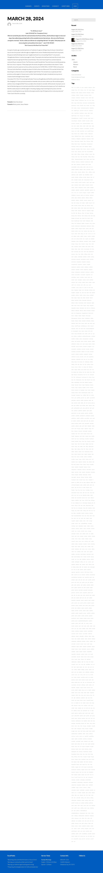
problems (79, 608)
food (81, 382)
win (92, 820)
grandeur (73, 415)
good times (80, 410)
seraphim (78, 687)
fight (72, 374)
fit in (74, 377)
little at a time (88, 505)
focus (92, 379)
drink (91, 331)
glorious (90, 405)
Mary (79, 133)
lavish (72, 495)
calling (82, 233)
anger (93, 182)
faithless (72, 364)
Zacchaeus (78, 161)
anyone (85, 187)
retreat (82, 656)
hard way (76, 431)
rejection (82, 638)
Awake (90, 90)
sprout (76, 718)
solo (89, 708)
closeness (73, 254)
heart (83, 441)
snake (76, 708)
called (79, 233)
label (83, 492)
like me (72, 505)
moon (80, 541)
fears (91, 369)
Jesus (22, 104)
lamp (91, 492)
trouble (82, 774)
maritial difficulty (84, 523)
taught (89, 743)
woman (76, 826)
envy (81, 343)
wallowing (79, 800)
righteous (79, 661)
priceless (80, 605)
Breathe (84, 92)
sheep (82, 692)
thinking (75, 756)
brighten (83, 223)
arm (77, 192)
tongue (77, 764)
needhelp (78, 551)
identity (90, 461)
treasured (93, 769)
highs (76, 449)
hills (84, 449)
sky (81, 702)
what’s (89, 813)
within (89, 823)
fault (82, 369)
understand (91, 782)
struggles (91, 728)
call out (76, 233)
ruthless (75, 669)
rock (92, 664)
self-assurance (89, 682)
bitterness (79, 213)
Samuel (72, 151)
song (91, 708)
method (83, 533)
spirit (84, 715)
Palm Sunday (77, 141)
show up (88, 695)
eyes (84, 359)
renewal (81, 643)
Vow (79, 156)
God (72, 110)
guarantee (92, 423)
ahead (91, 174)
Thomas (72, 156)
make (87, 520)
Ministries (46, 6)
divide (77, 323)
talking (79, 743)
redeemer (73, 636)
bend (88, 208)
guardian (73, 426)
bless (76, 215)
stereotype (73, 723)
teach (76, 746)
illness (81, 464)
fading (91, 359)
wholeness (92, 815)
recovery (80, 633)
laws (75, 495)
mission (83, 538)
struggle (72, 731)
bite (76, 213)
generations (73, 400)
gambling (78, 397)
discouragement (74, 318)
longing (72, 510)
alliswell (88, 177)
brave (92, 218)
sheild (85, 692)
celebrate (92, 238)
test (77, 751)
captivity (81, 236)
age (83, 174)
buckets (87, 228)
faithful (91, 361)
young (80, 838)
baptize (87, 202)
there (86, 754)
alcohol (72, 177)
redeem (77, 636)
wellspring (92, 808)
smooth (72, 708)
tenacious (73, 749)
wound (72, 836)
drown (72, 333)
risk (89, 661)
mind (75, 536)
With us (92, 156)
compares (88, 261)
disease (83, 318)
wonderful (84, 826)
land (93, 492)
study (79, 731)
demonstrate (81, 302)
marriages (90, 523)
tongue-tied (73, 764)
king (79, 490)
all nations (76, 177)
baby (72, 202)
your (72, 841)
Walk (81, 156)
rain (84, 623)
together (81, 761)
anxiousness (80, 187)
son (72, 710)
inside (80, 472)
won (72, 828)
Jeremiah (88, 120)
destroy (77, 308)
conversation (83, 274)
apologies (92, 187)
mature (92, 526)
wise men (77, 823)
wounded (89, 833)
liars (74, 502)
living (84, 508)
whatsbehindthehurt (75, 813)
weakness (93, 805)
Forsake (87, 105)
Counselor (83, 97)
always (91, 179)
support (76, 738)
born (81, 218)
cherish (80, 246)
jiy (75, 482)
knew (84, 490)
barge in (90, 202)
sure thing (84, 738)
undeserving (73, 785)
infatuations (79, 469)
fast (87, 367)
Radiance (86, 146)
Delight (72, 100)
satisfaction (87, 672)
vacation (79, 792)
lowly (93, 515)
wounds (93, 833)
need (88, 551)
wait (85, 797)
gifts (85, 402)
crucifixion (73, 287)
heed (79, 443)
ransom (72, 626)
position (90, 597)
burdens (72, 231)
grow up (72, 423)
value (87, 792)
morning (86, 541)
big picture (89, 210)
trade (91, 764)
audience (77, 200)
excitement (73, 356)
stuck (76, 731)
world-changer (74, 831)
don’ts (89, 326)
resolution (73, 651)
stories (94, 723)
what (86, 813)
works (90, 828)
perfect (72, 590)
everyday (87, 349)
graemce (86, 413)
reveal (88, 656)
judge (85, 482)
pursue (88, 618)
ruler (86, 667)
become (79, 205)
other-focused (87, 572)
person (81, 592)
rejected (78, 638)
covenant (73, 282)
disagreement (78, 313)
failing (72, 361)
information (89, 469)
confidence (86, 267)
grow (83, 423)
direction (93, 310)
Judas (90, 126)
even (93, 346)
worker (79, 828)
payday (75, 587)
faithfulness (87, 361)
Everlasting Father (91, 102)
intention (80, 474)
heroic (76, 446)
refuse (72, 638)
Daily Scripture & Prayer (78, 77)
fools (83, 382)
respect (77, 651)
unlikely (88, 787)
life (92, 502)
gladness (77, 405)
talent (76, 743)
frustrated (73, 395)
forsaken (91, 387)
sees (83, 682)
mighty (92, 533)
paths (75, 585)
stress (72, 728)
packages (73, 579)
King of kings (76, 128)
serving (72, 690)
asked (82, 195)
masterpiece (80, 526)
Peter (85, 141)
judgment (88, 482)
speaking (80, 713)
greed (85, 420)
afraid (94, 172)
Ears (90, 100)
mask (77, 526)
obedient (77, 564)
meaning (77, 528)
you (74, 841)
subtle (84, 733)
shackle (89, 690)
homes (91, 451)
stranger (84, 726)
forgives (72, 387)
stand (87, 718)
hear (85, 441)
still (85, 723)
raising (87, 623)
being (92, 205)
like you (76, 505)
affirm (87, 172)
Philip (92, 141)
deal (85, 292)
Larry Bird (92, 128)
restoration (78, 654)
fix (87, 377)
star (94, 718)
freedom (92, 390)
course (87, 279)
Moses (72, 136)
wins (90, 820)
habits (86, 426)
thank (81, 754)
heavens (92, 441)
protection (89, 613)
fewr (91, 372)
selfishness (83, 685)
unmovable (73, 790)
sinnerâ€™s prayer (89, 700)
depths (93, 302)
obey (80, 564)
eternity (80, 346)
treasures (73, 772)
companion (84, 261)
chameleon (86, 241)
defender (87, 297)
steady (89, 720)
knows (78, 492)
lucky (75, 518)
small (89, 705)
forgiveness (87, 385)
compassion (80, 264)
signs (86, 697)
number (89, 561)
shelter (88, 692)
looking (84, 510)
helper (83, 443)
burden (76, 231)
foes (94, 379)
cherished (76, 246)
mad (84, 518)
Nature (26, 104)
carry (84, 238)
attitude (91, 197)
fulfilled (84, 395)
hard (76, 433)
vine (84, 795)
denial (85, 302)
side (72, 697)
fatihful (79, 369)
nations (93, 549)
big (72, 213)
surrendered (89, 738)
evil (86, 351)
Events (36, 6)
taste (86, 743)
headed (72, 436)
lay (79, 495)
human (78, 456)
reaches (76, 626)
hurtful (83, 459)
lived (72, 508)
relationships (73, 641)
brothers (73, 228)
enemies (78, 341)
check (93, 243)
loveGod (83, 513)
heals (90, 436)
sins (72, 702)
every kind (83, 349)
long (75, 510)
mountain (85, 543)
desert (75, 305)
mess (81, 533)
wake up (88, 797)
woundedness (84, 833)
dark (94, 290)
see (85, 682)
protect (72, 615)
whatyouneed (82, 813)
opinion (85, 569)
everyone (91, 349)
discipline (83, 315)
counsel (72, 279)
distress (92, 320)
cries (75, 285)
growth (80, 423)
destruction (82, 308)
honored (79, 454)
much (85, 546)
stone (91, 723)
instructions (88, 472)
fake (78, 364)
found (86, 390)
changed (93, 241)
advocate (79, 172)
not (84, 561)
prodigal (90, 608)
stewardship (78, 723)
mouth (72, 546)
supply (72, 738)
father (72, 369)
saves (76, 674)
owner (91, 577)
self (93, 685)
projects (72, 610)
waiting (82, 797)
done (94, 323)
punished (90, 615)
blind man (79, 215)
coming (92, 256)
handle (93, 426)
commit (87, 259)
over (83, 577)
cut (87, 287)
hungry (80, 459)
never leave (88, 554)
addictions (77, 169)
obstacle (83, 564)
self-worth (79, 685)
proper (87, 610)
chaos (80, 243)
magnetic (73, 520)
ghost (79, 402)
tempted (91, 746)
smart (92, 705)
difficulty (81, 310)
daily (92, 287)
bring (91, 223)
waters (75, 805)
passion (83, 582)
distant (80, 320)
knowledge (88, 490)
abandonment (87, 161)
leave (89, 497)
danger (80, 290)
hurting (87, 459)
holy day (80, 451)
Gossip (85, 113)
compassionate (74, 264)
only (74, 569)
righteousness (74, 661)
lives (74, 508)
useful (72, 792)
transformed (73, 769)
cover (77, 282)
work (93, 828)
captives (74, 236)
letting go (92, 500)
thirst (79, 756)
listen (84, 505)
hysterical (84, 461)
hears (78, 438)
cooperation (88, 274)
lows (72, 518)
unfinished (91, 785)
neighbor (73, 554)
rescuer (76, 649)
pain (81, 579)
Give (75, 6)
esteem (93, 343)
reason (80, 628)
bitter (83, 213)
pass (86, 582)
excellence (81, 354)
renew (85, 643)
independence (74, 469)
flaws (72, 379)
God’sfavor (91, 110)
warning (76, 802)
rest (89, 654)
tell (80, 746)
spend (72, 715)
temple (83, 746)
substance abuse (74, 733)
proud (76, 615)
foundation (82, 390)
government (73, 413)
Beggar (93, 90)
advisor (75, 172)
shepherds (92, 692)
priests (86, 605)
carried (80, 238)
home (72, 454)
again (77, 174)
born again (77, 218)
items (87, 479)
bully (93, 228)
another (83, 185)
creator (93, 282)
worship (87, 831)
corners (78, 277)
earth (89, 333)
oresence (82, 572)
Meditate (82, 133)
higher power (91, 446)
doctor (86, 323)
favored (85, 369)
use (75, 792)
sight (74, 697)
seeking (76, 682)
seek (79, 682)
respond (80, 651)
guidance (77, 426)
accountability (74, 167)
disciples (76, 315)
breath (84, 220)
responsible (73, 654)
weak (72, 808)
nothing (81, 561)
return (85, 656)
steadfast (85, 720)
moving (82, 546)
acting (78, 167)
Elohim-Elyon (79, 102)
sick (93, 695)
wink (88, 820)
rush (72, 669)
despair (84, 305)
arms (72, 192)
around (80, 192)
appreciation (87, 190)
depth (72, 305)
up (94, 790)
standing (83, 718)
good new (76, 410)
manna (76, 523)
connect (81, 269)
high (82, 449)
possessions (73, 600)
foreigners (90, 382)
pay (82, 587)
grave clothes (86, 418)
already (79, 179)
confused (73, 269)
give (75, 405)
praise (18, 104)
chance (90, 241)
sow (88, 710)
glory (93, 405)
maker (84, 520)
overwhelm (80, 577)
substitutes (80, 733)
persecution (90, 590)
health (72, 438)
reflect (90, 636)
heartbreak (92, 438)
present (76, 605)
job (80, 482)
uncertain (77, 779)
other (72, 574)
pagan (76, 579)
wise (80, 823)
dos (79, 328)
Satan (76, 151)
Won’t (85, 159)
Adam (94, 87)
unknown (85, 787)
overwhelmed (92, 574)
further (92, 395)
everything (73, 351)
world (79, 831)
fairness (80, 361)
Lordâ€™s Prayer (90, 131)
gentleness (86, 400)
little (92, 505)
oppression (78, 572)
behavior (88, 205)
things (92, 754)
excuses (77, 356)
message (89, 531)
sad (93, 669)
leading (72, 497)
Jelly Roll (83, 120)
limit (79, 505)
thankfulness (85, 751)
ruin (83, 667)
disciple (79, 315)
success (87, 733)
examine (73, 354)
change (76, 243)
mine (78, 536)
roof (72, 667)
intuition (90, 477)
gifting (82, 402)
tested (83, 749)
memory (92, 528)
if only (74, 464)
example (77, 354)
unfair (87, 785)
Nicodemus (73, 138)
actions (81, 167)
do (71, 331)
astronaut (91, 195)
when (72, 815)
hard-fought (85, 431)
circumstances (86, 249)
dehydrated (84, 300)
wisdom (72, 823)
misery (79, 538)
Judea (93, 126)
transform (79, 769)
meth (87, 533)
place (81, 595)
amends (80, 182)
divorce (82, 323)
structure (87, 728)
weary (78, 808)
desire (82, 305)
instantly (83, 472)
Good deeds (81, 113)
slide (72, 705)
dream (83, 331)
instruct (72, 474)
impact (72, 467)
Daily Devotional (17, 102)
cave (89, 238)
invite (77, 479)
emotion (77, 338)
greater (74, 420)
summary (73, 736)
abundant (83, 164)
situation (77, 702)
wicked (83, 818)
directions (89, 310)
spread (72, 718)
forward (76, 390)
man (79, 523)
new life (88, 556)
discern (72, 315)
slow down (76, 705)
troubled (75, 774)
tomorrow (90, 761)
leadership (84, 495)
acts (90, 167)
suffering (90, 733)
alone (72, 179)
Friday (93, 105)
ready (85, 626)
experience (73, 359)
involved (80, 479)
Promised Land (89, 143)
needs (82, 551)
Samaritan (92, 149)
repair (88, 643)
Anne (85, 90)
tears (79, 746)
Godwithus (92, 108)
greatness (78, 420)
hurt (92, 459)
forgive (76, 387)
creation (90, 282)
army (75, 192)
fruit (92, 392)
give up (89, 402)
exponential (78, 359)
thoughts (85, 756)
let (71, 502)
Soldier (75, 154)
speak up (76, 713)
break (81, 220)
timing (93, 759)
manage (90, 520)
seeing (72, 682)
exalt (88, 351)
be (85, 210)
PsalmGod (73, 146)
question (73, 623)
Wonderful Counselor (79, 159)
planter (93, 595)
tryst (91, 774)
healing (86, 436)
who (80, 818)
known (91, 490)
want (92, 800)
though (92, 756)
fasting (85, 367)
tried (72, 774)
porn (88, 597)
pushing (72, 620)
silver (91, 697)
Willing (89, 156)
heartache (87, 438)
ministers (81, 536)
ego (72, 336)
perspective (85, 592)
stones (88, 723)
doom (77, 328)
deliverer (73, 302)
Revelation (78, 149)
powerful (86, 600)
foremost (76, 385)
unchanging (82, 779)
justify (88, 485)
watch (72, 805)
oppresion (89, 569)
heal (75, 438)
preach (81, 602)
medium (81, 528)
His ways (81, 115)
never (82, 556)
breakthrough (76, 220)
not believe (84, 559)
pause (72, 587)
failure (75, 361)
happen (82, 428)
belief (72, 208)
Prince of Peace (83, 143)
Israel (92, 118)
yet (88, 836)
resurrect (78, 656)
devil (85, 308)
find (84, 374)
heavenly (89, 441)
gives (72, 405)
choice (92, 246)
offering (90, 564)
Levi (76, 131)
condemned (73, 267)
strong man (79, 728)
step (94, 720)
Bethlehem (73, 92)
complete (88, 264)
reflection (86, 636)
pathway (78, 585)
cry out (77, 287)
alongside (76, 179)
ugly (86, 777)
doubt (82, 328)
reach (80, 626)
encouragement (85, 338)
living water (80, 508)
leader (91, 495)
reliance (87, 641)
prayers (75, 602)
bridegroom (88, 220)
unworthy (91, 790)
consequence (77, 272)
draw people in (75, 331)
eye (86, 359)
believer (75, 208)
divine (79, 323)
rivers (77, 664)
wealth (75, 808)
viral (87, 795)
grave (91, 418)
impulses (85, 467)
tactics (92, 741)
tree (83, 772)
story (79, 726)
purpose (85, 618)
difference (93, 308)
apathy (88, 187)
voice (74, 797)
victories (93, 792)
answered (87, 185)
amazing (76, 182)
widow (88, 818)
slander (84, 702)
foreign (72, 385)
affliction (90, 172)
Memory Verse (75, 79)
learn (86, 497)
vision (92, 795)
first (72, 377)
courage (84, 279)
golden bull (87, 408)
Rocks (14, 104)
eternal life (73, 346)
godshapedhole (77, 408)
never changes (83, 554)
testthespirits (73, 751)
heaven (72, 443)
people (91, 587)
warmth (72, 802)
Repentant (73, 149)
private (72, 608)
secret (80, 679)
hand (75, 428)
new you (92, 556)
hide (84, 446)
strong (83, 728)
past (88, 582)
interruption (73, 477)
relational (93, 638)
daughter (77, 292)
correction (82, 277)
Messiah (85, 133)
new (75, 559)
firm (88, 374)
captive (78, 236)
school (75, 677)
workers (75, 828)
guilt (83, 426)
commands (73, 259)
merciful (82, 531)
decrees (88, 295)
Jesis (81, 123)
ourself (75, 574)
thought (88, 756)
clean (80, 251)
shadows (93, 690)
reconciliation (90, 631)
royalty (80, 667)
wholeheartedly (81, 815)
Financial (81, 105)
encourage (91, 338)
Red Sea (90, 146)
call (84, 233)
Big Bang (80, 92)
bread (72, 220)
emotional (93, 336)
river (79, 664)
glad (81, 405)
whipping (76, 815)
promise (80, 610)
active (87, 167)
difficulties (77, 310)
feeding (74, 372)
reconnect (73, 633)
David (90, 97)
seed (92, 679)
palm (84, 579)
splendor (87, 715)
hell (81, 443)
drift (89, 331)
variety (89, 792)
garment (82, 397)
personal (77, 592)
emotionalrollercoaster (86, 336)
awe (92, 200)
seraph (81, 687)
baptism (83, 202)
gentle (90, 400)
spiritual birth (76, 715)
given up (92, 402)
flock (85, 379)
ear (91, 333)
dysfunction (79, 333)
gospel (91, 410)
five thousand (78, 377)
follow (72, 382)
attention (79, 197)
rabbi (82, 623)
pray (79, 602)
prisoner (92, 605)
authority (81, 200)
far (82, 367)
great (82, 420)
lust (79, 518)
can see (89, 233)
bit (85, 213)
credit (72, 285)
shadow (72, 692)
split (90, 715)
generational (92, 397)
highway (79, 449)
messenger (73, 533)
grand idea (91, 413)
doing (91, 323)
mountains (80, 543)
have (91, 433)
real (75, 628)
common (91, 259)
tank (83, 743)
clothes (82, 254)
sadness (90, 669)
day (80, 292)
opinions (81, 569)
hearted (72, 441)
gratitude (82, 418)
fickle (93, 372)
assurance (87, 195)
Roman (84, 149)
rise (84, 661)
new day (84, 556)
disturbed (73, 323)
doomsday (73, 328)
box (86, 218)
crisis (82, 285)
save (78, 674)
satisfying (92, 672)
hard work (80, 431)
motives (72, 543)
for (79, 390)
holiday (72, 451)
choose (72, 249)
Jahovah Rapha (74, 120)
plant (72, 597)
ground (92, 420)
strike (75, 728)
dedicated (92, 295)
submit (93, 731)
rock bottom (88, 664)
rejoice (86, 638)
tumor (72, 777)
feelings (80, 372)
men (76, 531)
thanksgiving (73, 754)
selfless (90, 685)
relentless (83, 641)
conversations (77, 274)
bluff (92, 215)
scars (72, 677)
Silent (72, 154)
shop (82, 695)
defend (91, 297)
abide (92, 161)
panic (86, 579)
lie (81, 502)
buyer (91, 231)
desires (78, 305)
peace (85, 587)
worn (81, 831)
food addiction (76, 382)
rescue (80, 649)
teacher (72, 746)
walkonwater (73, 800)
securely (83, 679)
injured (93, 469)
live (77, 508)
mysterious (77, 549)
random (90, 623)
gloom (87, 405)
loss (94, 510)
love (85, 515)
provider (79, 615)
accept (89, 164)
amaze (72, 182)
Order (92, 138)
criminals (78, 285)
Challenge (73, 95)
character (83, 243)
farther (79, 367)
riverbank (73, 664)
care (75, 238)
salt (77, 672)
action (84, 167)
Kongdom (81, 128)
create (87, 282)
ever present (73, 349)
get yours (75, 402)
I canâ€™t (81, 118)
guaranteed (87, 423)
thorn (82, 756)
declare (84, 295)
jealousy (72, 482)
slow (82, 705)
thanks (78, 754)
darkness (90, 290)
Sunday (90, 154)
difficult (85, 310)
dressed (86, 331)
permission (81, 590)
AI (80, 87)
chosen (76, 249)
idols (93, 461)
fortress (72, 390)
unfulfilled (73, 787)
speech (92, 713)
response (84, 651)
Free (91, 105)
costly (89, 277)
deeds (72, 297)
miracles (93, 536)
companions (79, 261)
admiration (88, 169)
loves (83, 515)
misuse (90, 538)
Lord (86, 131)
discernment (90, 313)
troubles (79, 774)
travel (89, 769)
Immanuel (85, 118)
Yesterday (73, 161)
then (84, 754)
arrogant (88, 192)
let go (89, 500)
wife (91, 818)
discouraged (88, 315)
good (88, 410)
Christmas (86, 95)
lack (86, 492)
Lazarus (72, 131)
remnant (78, 643)
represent (84, 646)
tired (72, 761)
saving (81, 674)
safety (72, 672)
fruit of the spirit (84, 392)
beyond (83, 210)
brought (80, 228)
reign (75, 638)
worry (84, 831)
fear (93, 369)
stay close (73, 720)
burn (82, 231)
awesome (89, 200)
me (89, 533)
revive (72, 659)
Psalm (80, 146)
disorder (72, 320)
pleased (77, 597)
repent (77, 646)
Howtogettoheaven (74, 118)
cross (87, 285)
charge (87, 243)
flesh (83, 379)
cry (82, 287)
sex (87, 690)
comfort (88, 256)
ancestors (84, 182)
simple (72, 700)
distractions (88, 320)
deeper (75, 297)
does (88, 323)
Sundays (28, 6)
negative (91, 551)
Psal (83, 146)
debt (90, 292)
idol (72, 464)
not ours (92, 559)
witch (83, 823)
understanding (80, 782)
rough (77, 667)
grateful (78, 418)
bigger (92, 210)
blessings (91, 213)
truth (88, 774)
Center (92, 92)
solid (87, 708)
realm (72, 628)
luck (77, 518)
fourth (89, 390)
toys (86, 764)
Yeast (93, 159)
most (89, 541)
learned (83, 497)
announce (76, 185)
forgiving (80, 387)
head (81, 436)
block (89, 215)
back (75, 202)
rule (91, 667)
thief (89, 754)
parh (75, 582)
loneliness (90, 508)
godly (72, 408)
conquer (72, 272)
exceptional (86, 354)
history (87, 449)
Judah (87, 126)
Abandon (86, 87)
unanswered (90, 777)
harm (79, 433)
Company (73, 97)
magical (87, 518)
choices (89, 246)
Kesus (72, 128)
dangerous (76, 290)
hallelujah (89, 426)
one (72, 569)
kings (76, 490)
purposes (81, 618)
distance (76, 320)
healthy (92, 436)
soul (81, 710)
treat (80, 772)
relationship (79, 641)
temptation (87, 746)
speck (89, 713)
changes (72, 243)
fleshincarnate (79, 379)
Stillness (78, 154)
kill (81, 487)
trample (85, 767)
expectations (91, 356)
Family (78, 105)
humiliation (89, 456)
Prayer (79, 143)
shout (85, 695)
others (91, 572)
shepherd (73, 695)
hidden (81, 446)
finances (75, 374)
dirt (75, 313)
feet (85, 372)
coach (72, 256)
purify (78, 618)
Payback (81, 141)
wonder (91, 826)
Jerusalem (77, 123)
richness (82, 659)
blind (83, 215)
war (79, 802)
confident (91, 267)
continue (92, 272)
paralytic (89, 579)
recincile (93, 628)
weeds (85, 808)
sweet (82, 741)
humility (73, 459)
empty (80, 338)
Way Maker (85, 156)
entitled (93, 341)
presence (73, 605)
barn (93, 202)
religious (91, 641)
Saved (83, 151)
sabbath (79, 669)
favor (88, 369)
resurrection (73, 656)
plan (75, 597)
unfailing (83, 785)
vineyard (81, 795)
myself (72, 549)
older (80, 567)
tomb (87, 761)
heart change (82, 438)
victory (72, 795)
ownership (87, 577)
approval (91, 190)
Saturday (79, 151)
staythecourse (78, 720)
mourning (92, 543)
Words (87, 159)
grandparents (82, 415)
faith (76, 364)
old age (74, 567)
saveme (72, 674)
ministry (89, 536)
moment (73, 541)
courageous (80, 279)
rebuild (90, 628)
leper (80, 500)
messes (77, 533)
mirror (76, 538)
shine (79, 695)
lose (92, 510)
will (76, 820)
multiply (88, 546)
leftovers (92, 497)
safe (75, 672)
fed (72, 372)
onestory (85, 567)
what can (77, 810)
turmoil (76, 777)
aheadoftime (87, 174)
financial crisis (80, 374)
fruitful (89, 392)
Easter (93, 100)
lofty (86, 508)
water (79, 805)
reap (77, 628)
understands (85, 782)
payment (79, 587)
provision (86, 615)
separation (73, 687)
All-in (79, 90)
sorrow (78, 710)
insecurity (76, 472)
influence (84, 469)
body (94, 215)
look (87, 510)
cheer (72, 246)
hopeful (85, 454)
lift (94, 502)
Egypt (75, 102)
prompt (84, 610)
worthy (77, 833)
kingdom (73, 490)
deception (73, 295)
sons (94, 708)
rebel (87, 628)
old (82, 567)
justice (81, 485)
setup (83, 690)
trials (85, 772)
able (72, 164)
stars (89, 718)
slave (90, 702)
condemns (78, 267)
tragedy (76, 767)
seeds (90, 679)
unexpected (79, 785)
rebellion (83, 628)
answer (72, 187)
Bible (77, 92)
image (88, 464)
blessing (72, 215)
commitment (83, 259)
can (92, 233)
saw (87, 674)
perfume (76, 590)
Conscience (78, 97)
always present (87, 179)
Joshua (81, 126)
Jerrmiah (73, 123)
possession (78, 600)
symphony (86, 741)
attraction (73, 200)
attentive (83, 197)
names (83, 549)
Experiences (73, 105)
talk (81, 743)
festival (88, 372)
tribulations (91, 772)
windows (79, 820)
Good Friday (76, 113)
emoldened (79, 336)
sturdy (90, 731)
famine (92, 364)
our (78, 574)
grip (89, 420)
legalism (72, 500)
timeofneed (83, 759)
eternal (77, 346)
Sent (85, 151)
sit (79, 702)
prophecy (91, 610)
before (83, 205)
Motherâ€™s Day (78, 136)
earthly (86, 333)
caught (86, 238)
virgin (89, 795)
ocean (87, 564)
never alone (77, 554)
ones (89, 567)
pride (84, 605)
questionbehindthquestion (83, 620)
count (76, 279)
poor (85, 597)
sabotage (82, 669)
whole (72, 818)
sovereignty (85, 710)
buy (93, 231)
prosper (84, 613)
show (91, 695)
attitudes (87, 197)
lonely (94, 508)
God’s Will (81, 110)
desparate (91, 305)
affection (83, 172)
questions (90, 620)
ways (88, 805)
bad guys (77, 202)
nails (80, 549)
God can (78, 108)
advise (72, 172)
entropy (78, 343)
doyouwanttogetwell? (90, 328)
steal (91, 720)
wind (83, 820)
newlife (72, 559)
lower (91, 515)
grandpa (92, 415)
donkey (72, 326)
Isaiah (89, 118)
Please (75, 143)
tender (77, 749)
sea (89, 677)
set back (76, 690)
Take (93, 154)
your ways (88, 838)
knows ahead (73, 492)
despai (88, 305)
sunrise (77, 736)
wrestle (76, 836)
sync (89, 741)
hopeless (89, 454)
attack (76, 197)
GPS (72, 108)
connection (77, 269)
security (86, 679)
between (79, 210)
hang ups (78, 428)
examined (91, 351)
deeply (79, 297)
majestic (77, 520)
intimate (86, 477)
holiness (76, 451)
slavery (87, 702)
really (94, 626)
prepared (89, 602)
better (76, 210)
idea (87, 461)
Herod (91, 113)
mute (92, 546)
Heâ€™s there (74, 115)
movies (79, 546)
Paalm (72, 141)
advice (92, 169)
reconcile (85, 631)
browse (83, 228)
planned (87, 595)
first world (92, 374)
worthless (73, 833)
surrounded (78, 741)
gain (75, 397)
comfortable (80, 256)
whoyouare (76, 818)
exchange (90, 354)
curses (85, 287)
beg (85, 205)
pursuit (92, 618)
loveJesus (87, 513)
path (81, 585)
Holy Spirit (87, 115)
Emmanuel (85, 102)
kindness (87, 487)
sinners (81, 700)
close (79, 254)
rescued (72, 649)
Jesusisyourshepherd (86, 123)
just (93, 485)
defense (72, 300)
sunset (80, 736)
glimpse (83, 405)
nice (78, 559)
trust (85, 774)
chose (79, 249)
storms (72, 726)
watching (86, 802)
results (91, 654)
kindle (84, 487)
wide (86, 818)
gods (81, 408)
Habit (89, 113)
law (77, 495)
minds (72, 536)
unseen (77, 790)
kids (78, 487)
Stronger (82, 154)
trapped (82, 769)
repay (91, 643)
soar (82, 708)
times (87, 759)
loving (88, 515)
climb (85, 251)
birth (74, 213)
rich (85, 659)
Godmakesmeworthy (85, 108)
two (84, 777)
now (86, 561)
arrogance (84, 192)
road (82, 664)
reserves (88, 649)
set (85, 690)
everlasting (79, 349)
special (86, 713)
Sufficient (87, 154)
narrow (89, 549)
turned (79, 777)
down (84, 328)
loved (72, 515)
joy (82, 482)
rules (88, 667)
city (90, 249)
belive (82, 208)
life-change (85, 502)
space (92, 710)
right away (89, 659)
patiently (88, 585)
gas (85, 397)
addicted (72, 169)
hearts (80, 441)
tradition (73, 767)
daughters (73, 292)
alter (82, 179)
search (86, 677)
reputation (89, 646)
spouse (93, 715)
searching (83, 677)
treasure (77, 772)
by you (72, 233)
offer (93, 564)
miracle (72, 538)
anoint (80, 185)
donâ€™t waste (77, 326)
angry (72, 185)
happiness (86, 428)
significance (78, 697)
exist (87, 356)
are (94, 190)
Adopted (72, 90)
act (91, 167)
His (84, 115)
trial (87, 772)
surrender (73, 741)
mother (92, 541)
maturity (73, 528)
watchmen (91, 802)
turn (82, 777)
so (90, 710)
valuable (83, 792)
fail (78, 361)
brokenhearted (83, 226)
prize (75, 608)
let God (86, 500)
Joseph (78, 126)
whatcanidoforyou (83, 810)
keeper (72, 487)
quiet (79, 623)
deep (81, 297)
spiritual (81, 715)
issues (84, 479)
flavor (93, 377)
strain (81, 726)
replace (80, 646)
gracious (82, 413)
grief (87, 420)
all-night (84, 177)
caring (77, 238)
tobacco (75, 761)
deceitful (93, 292)
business (85, 231)
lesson (83, 500)
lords (90, 510)
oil (71, 567)
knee (81, 490)
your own (83, 838)
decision (81, 295)
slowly (79, 705)
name (86, 549)
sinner (84, 700)
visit (72, 797)
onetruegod (92, 567)
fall (83, 364)
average (85, 200)
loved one (91, 513)
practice (92, 600)
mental (72, 531)
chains (77, 241)
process (82, 608)
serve (92, 687)
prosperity (81, 613)
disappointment (85, 313)
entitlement (73, 343)
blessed (87, 213)
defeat (84, 297)
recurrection (85, 633)
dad (89, 287)
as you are (78, 195)
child (86, 246)
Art (87, 90)
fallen (81, 364)
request (93, 646)
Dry (88, 100)
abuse (87, 164)
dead (83, 292)
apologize (73, 190)
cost (91, 277)
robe (84, 664)
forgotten (84, 387)
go (77, 413)
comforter (85, 256)
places (79, 595)
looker (81, 510)
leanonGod (79, 497)
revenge (91, 656)
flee (74, 379)
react (82, 626)
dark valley (86, 290)
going (84, 408)
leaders (88, 495)
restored (82, 654)
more (83, 541)
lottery (74, 513)
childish (83, 246)
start (92, 718)
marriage (73, 526)
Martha (75, 133)
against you (73, 174)
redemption (81, 636)
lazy (81, 495)
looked (78, 510)
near (75, 551)
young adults (76, 838)
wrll (79, 836)
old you (77, 567)
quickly (76, 623)
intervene (78, 477)
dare (83, 290)
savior (84, 674)
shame (76, 692)
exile (85, 356)
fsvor (81, 395)
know (81, 492)
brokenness (89, 226)
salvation (80, 672)
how (75, 456)
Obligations (78, 138)
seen (81, 682)
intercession (85, 474)
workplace (86, 828)
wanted (82, 800)
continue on (87, 272)
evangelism (89, 346)
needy (85, 551)
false (85, 364)
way (90, 805)
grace (79, 413)
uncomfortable (88, 779)
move (76, 546)
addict (84, 169)
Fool (85, 105)
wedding (81, 808)
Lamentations (86, 128)
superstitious (91, 736)
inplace (72, 472)
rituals (92, 661)
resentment (84, 649)
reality (88, 626)
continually (83, 272)
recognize (81, 631)
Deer (93, 97)
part (80, 582)
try (92, 774)
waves (85, 805)
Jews (72, 126)
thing (72, 756)
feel (83, 372)
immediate (92, 464)
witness (72, 826)
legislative (77, 500)
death (88, 292)
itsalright (90, 479)
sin (74, 702)
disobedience (87, 318)
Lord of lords (82, 131)
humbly (85, 456)
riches (79, 659)
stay (82, 720)
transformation (90, 767)
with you (85, 823)
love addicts (79, 513)
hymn (76, 461)
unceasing (73, 779)
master (85, 526)
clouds (89, 254)
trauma (86, 769)
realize (91, 626)
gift (86, 402)
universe (80, 787)
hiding (87, 446)
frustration (78, 395)
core (92, 274)
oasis (92, 561)
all (93, 177)
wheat (92, 813)
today (78, 761)
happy (90, 428)
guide (80, 426)
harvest (85, 433)
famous (72, 367)
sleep (93, 702)
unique (77, 787)
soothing (75, 710)
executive (81, 356)
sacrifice (86, 669)
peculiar (87, 587)
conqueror (90, 269)
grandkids (77, 415)
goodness (84, 410)
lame (88, 492)
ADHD (77, 87)
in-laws (89, 467)
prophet (76, 613)
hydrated (73, 461)
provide (82, 615)
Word (91, 159)
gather (88, 397)
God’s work (86, 110)
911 (75, 87)
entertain (89, 341)
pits (74, 595)
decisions (77, 295)
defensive (76, 300)
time (90, 759)
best (93, 208)
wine (85, 820)
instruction (93, 472)
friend (79, 392)
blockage (86, 215)
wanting (86, 800)
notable (72, 561)
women (80, 826)
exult (82, 359)
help (90, 443)
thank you (81, 751)
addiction (81, 169)
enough (85, 341)
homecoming (87, 451)
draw (80, 331)
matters (88, 526)
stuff (81, 731)
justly (91, 485)
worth (80, 833)
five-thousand (84, 377)
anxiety (76, 187)
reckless (72, 631)
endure (72, 341)
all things (80, 177)
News (92, 136)
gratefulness (73, 418)
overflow (87, 574)
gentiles (82, 400)
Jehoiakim (80, 120)
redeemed (90, 633)
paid (79, 579)
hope (92, 454)
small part (85, 705)
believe (79, 208)
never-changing (77, 556)
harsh (82, 433)
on (76, 569)
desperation (73, 308)
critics (84, 285)
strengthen (89, 726)
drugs (76, 333)
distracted (84, 320)
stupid (87, 731)
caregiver (93, 236)
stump (84, 731)
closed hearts (91, 251)
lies (80, 502)
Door (85, 100)
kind (91, 487)
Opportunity (83, 138)
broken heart (77, 226)
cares (72, 238)
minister (85, 536)
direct (72, 313)
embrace (75, 336)
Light (78, 131)
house (72, 456)
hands (72, 428)
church (82, 249)
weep (88, 808)
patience (84, 585)
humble (81, 456)
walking (91, 797)
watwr (82, 805)
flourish (88, 379)
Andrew (82, 90)
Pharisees (88, 141)
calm (86, 233)
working (82, 828)
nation (72, 551)
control (72, 274)
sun (83, 736)
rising (87, 661)
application (77, 190)
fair (83, 361)
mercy (86, 531)
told (84, 761)
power (89, 600)
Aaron (82, 87)
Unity (76, 156)
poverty (82, 600)
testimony (86, 749)
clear (82, 251)
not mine (88, 559)
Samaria (88, 149)
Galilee (75, 108)
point (81, 597)
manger (72, 523)
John (75, 126)
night (80, 559)
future (72, 397)
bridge (72, 223)
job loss (78, 482)
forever (80, 385)
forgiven (91, 385)
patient (92, 585)
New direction (87, 136)
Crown (86, 97)
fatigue (75, 369)
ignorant (77, 464)
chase (90, 243)
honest (75, 454)
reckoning (77, 631)
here (92, 443)
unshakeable (82, 790)
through (76, 759)
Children (77, 95)
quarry (76, 620)
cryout (80, 287)
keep (75, 487)
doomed (91, 326)
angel (90, 182)
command (78, 259)
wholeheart (87, 815)
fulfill (88, 395)
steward (82, 723)
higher (72, 449)
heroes (72, 446)
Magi (72, 133)
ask (84, 195)
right (82, 661)
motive (76, 543)
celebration (73, 241)
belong (85, 208)
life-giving (89, 502)
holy (83, 451)
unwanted (87, 790)
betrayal (72, 210)
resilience (92, 649)
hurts (90, 459)
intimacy (82, 477)
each (83, 333)
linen (82, 505)
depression (89, 302)
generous (78, 400)
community (73, 261)
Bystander (88, 92)
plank (84, 595)
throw (79, 759)
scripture (78, 677)
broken (93, 226)
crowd (90, 285)
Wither (72, 159)
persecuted (85, 590)
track (88, 764)
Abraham (90, 87)
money (76, 541)
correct (86, 277)
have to (88, 433)
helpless (87, 443)
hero (78, 446)
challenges (81, 241)
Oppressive (89, 138)
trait (82, 767)
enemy (82, 341)
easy (93, 333)
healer (83, 436)
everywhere (78, 351)
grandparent (88, 415)
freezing (72, 392)
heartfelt (76, 441)
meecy (84, 528)
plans (90, 595)
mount (89, 543)
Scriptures (66, 6)
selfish (87, 685)
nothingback (77, 561)
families (88, 364)
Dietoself (76, 100)
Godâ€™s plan (76, 110)
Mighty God (90, 133)
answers (91, 185)
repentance (73, 646)
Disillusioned (81, 100)
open (78, 569)
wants (90, 800)
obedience (73, 564)
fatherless (90, 367)
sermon (84, 687)
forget (83, 385)
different (73, 310)
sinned (78, 700)
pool (83, 597)
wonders (88, 826)
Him (78, 115)
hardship (73, 433)
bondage (73, 218)
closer (77, 254)
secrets (76, 679)
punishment (73, 618)
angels (87, 182)
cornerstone (73, 277)
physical (89, 592)
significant (83, 697)
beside (91, 208)
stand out (79, 718)
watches (82, 802)
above (75, 164)
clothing (85, 254)
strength (93, 726)
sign (89, 697)
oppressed (73, 572)
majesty (80, 520)
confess (82, 267)
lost (72, 513)
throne (72, 759)
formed (87, 387)
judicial (92, 482)
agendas (80, 174)
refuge (93, 636)
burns (80, 231)
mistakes (86, 538)
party (78, 582)
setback (79, 690)
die (89, 308)
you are (91, 836)
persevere (73, 592)
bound (83, 218)
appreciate (82, 190)
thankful (90, 751)
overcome (83, 574)
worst (91, 831)
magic (91, 518)
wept (74, 810)
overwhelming (74, 577)
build (90, 228)
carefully (89, 236)
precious (84, 602)
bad (80, 202)
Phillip (72, 143)
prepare (92, 602)
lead (75, 497)
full (89, 395)
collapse (75, 256)
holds (90, 449)
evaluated (85, 346)
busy (89, 231)
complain (84, 264)
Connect (55, 6)
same (84, 672)
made (82, 518)
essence (90, 343)
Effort (72, 102)
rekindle (89, 638)
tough (83, 764)
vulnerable (78, 797)
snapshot (79, 708)
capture (85, 236)
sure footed (80, 738)
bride (92, 220)
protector (93, 613)
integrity (76, 474)
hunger (76, 459)
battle (72, 205)
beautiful (76, 205)
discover (79, 318)
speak (83, 713)
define (80, 300)
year (84, 836)
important (76, 467)
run (93, 667)
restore (86, 654)
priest (90, 605)
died (88, 308)
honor (82, 454)
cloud (92, 254)
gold (90, 408)
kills (80, 487)
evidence (83, 351)
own (93, 577)
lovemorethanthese (77, 515)
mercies (78, 531)
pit (76, 595)
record (77, 633)
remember (73, 643)
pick (92, 592)
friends (76, 392)
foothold (86, 382)
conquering (86, 269)
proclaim (86, 608)
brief (75, 223)
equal (84, 343)
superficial (86, 736)
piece (72, 595)
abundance (79, 164)
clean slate (76, 251)
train (80, 767)
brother (76, 228)
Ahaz (76, 90)
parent (72, 582)
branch (88, 218)
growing (76, 423)
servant (88, 687)
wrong (81, 836)
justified (84, 485)
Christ (90, 95)
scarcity (91, 674)
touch (81, 764)
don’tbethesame (84, 326)
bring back (87, 223)
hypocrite (80, 461)
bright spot (79, 223)
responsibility (89, 651)
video (76, 795)
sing (75, 700)
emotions (73, 338)
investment (73, 479)
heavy (76, 443)
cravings (79, 282)
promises (76, 610)
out (80, 574)
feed (77, 372)
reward (75, 659)
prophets (73, 613)
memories (88, 528)
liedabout (77, 502)
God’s (72, 113)
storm (76, 726)
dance (72, 290)
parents (93, 579)
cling (87, 251)
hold (92, 449)
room (75, 667)
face (89, 359)
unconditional (73, 782)
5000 (72, 87)
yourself (91, 838)
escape (86, 343)
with (92, 823)
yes (86, 836)
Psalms (77, 146)
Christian (81, 95)
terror (80, 749)
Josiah (84, 126)
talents (72, 743)
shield (77, 695)
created (83, 282)
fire (86, 374)
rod (93, 664)
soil (84, 708)
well (72, 810)
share (79, 692)
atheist (72, 197)
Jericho (91, 120)
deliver (76, 302)
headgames (77, 436)
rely (94, 641)
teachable (92, 743)
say (89, 674)
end (75, 341)
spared (72, 713)
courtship (91, 279)
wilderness (73, 820)
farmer (76, 367)
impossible (81, 467)
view (78, 795)
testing (90, 749)
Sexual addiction (90, 151)
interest (89, 474)
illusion (84, 464)
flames (90, 377)
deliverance (89, 300)
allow (91, 177)
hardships (89, 431)
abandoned (82, 161)
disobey (92, 318)
